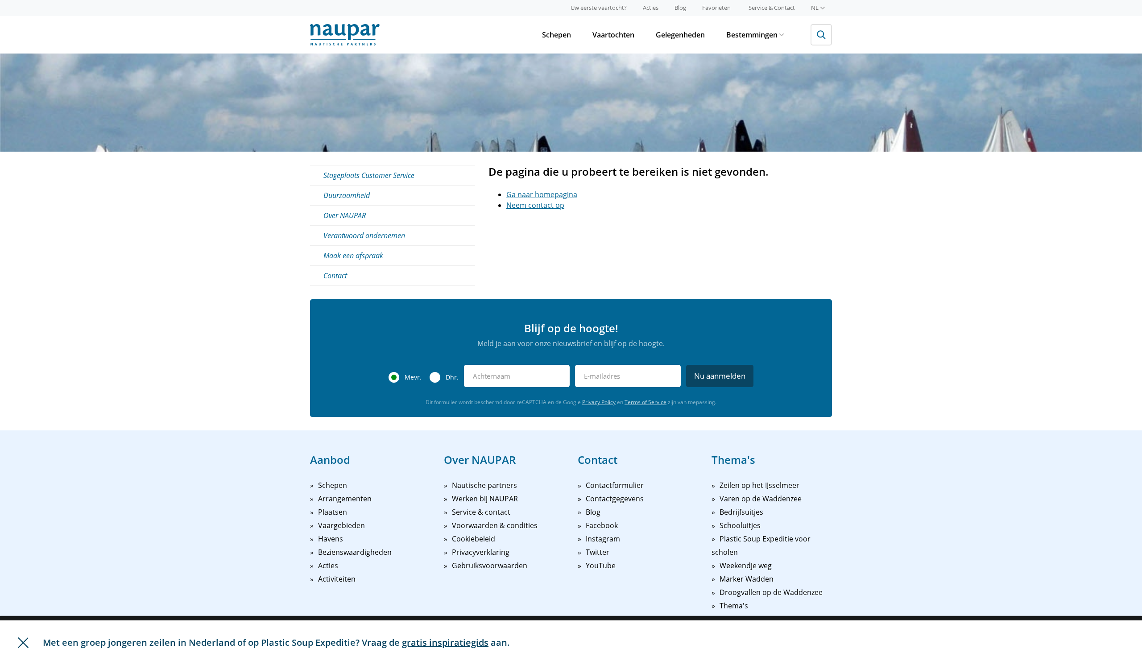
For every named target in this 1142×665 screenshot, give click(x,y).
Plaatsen (332, 512)
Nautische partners (484, 485)
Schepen (556, 35)
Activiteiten (337, 579)
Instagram (603, 539)
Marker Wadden (747, 579)
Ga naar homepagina (541, 194)
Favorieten (716, 8)
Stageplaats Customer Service (368, 175)
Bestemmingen (752, 35)
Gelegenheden (680, 35)
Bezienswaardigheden (355, 552)
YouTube (601, 565)
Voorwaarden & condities (495, 525)
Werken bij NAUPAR (485, 499)
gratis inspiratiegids (445, 642)
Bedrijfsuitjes (741, 512)
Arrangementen (345, 499)
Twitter (597, 552)
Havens (330, 539)
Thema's (734, 606)
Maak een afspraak (353, 255)
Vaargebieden (341, 525)
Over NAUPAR (344, 215)
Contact (335, 276)
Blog (680, 8)
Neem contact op (535, 205)
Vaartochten (613, 35)
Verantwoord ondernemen (364, 235)
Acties (650, 8)
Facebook (602, 525)
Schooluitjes (740, 525)
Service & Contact (772, 8)
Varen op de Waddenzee (761, 499)
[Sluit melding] (23, 642)
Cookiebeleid (473, 539)
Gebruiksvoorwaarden (489, 565)
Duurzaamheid (346, 195)
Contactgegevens (615, 499)
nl (815, 8)
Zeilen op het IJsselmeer (759, 485)
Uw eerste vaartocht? (599, 8)
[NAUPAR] (345, 34)
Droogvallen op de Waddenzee (771, 592)
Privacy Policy (599, 402)
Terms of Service (645, 402)
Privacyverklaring (480, 552)
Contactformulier (615, 485)
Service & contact (481, 512)
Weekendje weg (746, 565)
